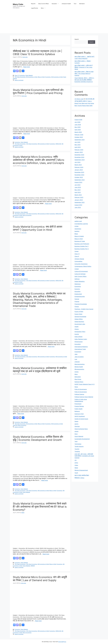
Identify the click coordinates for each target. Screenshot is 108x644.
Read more (26, 67)
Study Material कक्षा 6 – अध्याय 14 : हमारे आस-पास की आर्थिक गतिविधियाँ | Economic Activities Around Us (84, 79)
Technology (78, 444)
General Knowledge (80, 316)
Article (76, 226)
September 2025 (79, 139)
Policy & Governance (81, 389)
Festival (77, 299)
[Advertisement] (54, 23)
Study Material (29, 75)
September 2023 (80, 180)
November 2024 (79, 157)
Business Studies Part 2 (82, 249)
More (42, 8)
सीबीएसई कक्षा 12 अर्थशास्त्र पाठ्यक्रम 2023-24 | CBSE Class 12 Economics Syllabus (37, 52)
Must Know (78, 379)
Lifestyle (77, 361)
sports (76, 424)
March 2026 (78, 132)
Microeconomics (79, 369)
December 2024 (79, 154)
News (76, 387)
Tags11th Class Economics (19, 425)
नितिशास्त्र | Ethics (79, 478)
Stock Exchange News (81, 429)
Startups (77, 426)
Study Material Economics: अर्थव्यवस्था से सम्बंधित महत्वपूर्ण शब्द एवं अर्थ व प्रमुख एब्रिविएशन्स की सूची (40, 369)
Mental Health (79, 366)
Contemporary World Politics (83, 266)
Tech (75, 3)
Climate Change (79, 259)
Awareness (78, 228)
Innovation (78, 344)
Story (76, 434)
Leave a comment (19, 80)
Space (76, 421)
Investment (78, 351)
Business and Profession (82, 244)
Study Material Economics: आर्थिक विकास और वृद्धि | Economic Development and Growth (38, 438)
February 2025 (79, 149)
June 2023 (78, 187)
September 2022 (79, 202)
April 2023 (78, 192)
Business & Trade (80, 241)
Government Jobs (80, 324)
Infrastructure (79, 341)
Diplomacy (78, 284)
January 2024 (79, 170)
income (77, 334)
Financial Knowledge (81, 304)
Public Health (78, 409)
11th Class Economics (20, 143)
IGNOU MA (58, 143)
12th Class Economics (20, 77)
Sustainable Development (82, 439)
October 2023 (79, 177)
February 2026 (79, 134)
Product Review (79, 406)
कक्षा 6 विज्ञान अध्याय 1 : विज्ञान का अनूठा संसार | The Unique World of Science (84, 73)
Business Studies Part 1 (82, 246)
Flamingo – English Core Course (84, 309)
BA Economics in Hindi (31, 77)
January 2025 (79, 152)
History (77, 329)
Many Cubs (18, 4)
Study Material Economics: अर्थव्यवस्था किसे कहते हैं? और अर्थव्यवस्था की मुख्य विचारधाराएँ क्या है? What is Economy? (40, 506)
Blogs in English (79, 236)
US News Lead (79, 99)
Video (76, 465)
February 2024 (79, 167)
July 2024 (77, 162)
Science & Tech (79, 414)
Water (76, 468)
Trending (77, 451)
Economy (77, 289)
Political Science (79, 394)
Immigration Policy (80, 331)
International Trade (80, 349)
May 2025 (77, 144)
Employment (78, 294)
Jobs (76, 354)
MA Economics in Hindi (57, 77)
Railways (77, 411)
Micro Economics (27, 215)
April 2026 (78, 129)
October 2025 (79, 137)
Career (77, 251)
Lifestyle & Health (66, 3)
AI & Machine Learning (81, 223)
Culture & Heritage (80, 274)
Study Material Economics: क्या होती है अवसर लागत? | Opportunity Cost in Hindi (37, 228)
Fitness (77, 306)
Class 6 (77, 256)
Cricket (77, 269)
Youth (76, 473)
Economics (22, 75)
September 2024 (80, 160)
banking (77, 231)
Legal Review (34, 8)
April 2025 (78, 147)
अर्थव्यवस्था (32, 565)
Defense (77, 279)
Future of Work (79, 311)
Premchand (78, 404)
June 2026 (78, 124)
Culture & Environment (81, 271)
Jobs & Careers (79, 356)
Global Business (79, 321)
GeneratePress (62, 641)
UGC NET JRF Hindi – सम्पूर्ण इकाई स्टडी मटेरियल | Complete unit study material (84, 455)
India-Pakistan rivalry (81, 339)
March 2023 (78, 195)
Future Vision (78, 314)
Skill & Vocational (80, 416)
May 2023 (78, 190)
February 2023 (79, 197)
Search (77, 39)
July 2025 (77, 142)
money (77, 372)
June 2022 (78, 207)
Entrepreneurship (80, 296)
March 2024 (78, 165)
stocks (76, 431)
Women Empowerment (81, 470)
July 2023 (77, 185)
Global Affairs (79, 319)
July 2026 (77, 122)
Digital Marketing (79, 281)
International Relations (81, 346)
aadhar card (78, 221)
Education (54, 3)
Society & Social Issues (81, 419)
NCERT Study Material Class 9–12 (84, 384)
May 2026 (78, 127)
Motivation (82, 3)
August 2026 (78, 119)
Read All (33, 3)
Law (76, 359)
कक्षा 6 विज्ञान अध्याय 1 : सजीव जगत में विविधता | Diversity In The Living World (83, 67)
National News (79, 382)
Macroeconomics (80, 364)
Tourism (77, 449)
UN (75, 460)
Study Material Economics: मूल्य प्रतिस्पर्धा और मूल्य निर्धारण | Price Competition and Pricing (38, 91)
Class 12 (17, 75)
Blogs (76, 234)
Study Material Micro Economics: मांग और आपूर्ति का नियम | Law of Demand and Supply (40, 579)
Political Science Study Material (84, 397)
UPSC (76, 462)
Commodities (78, 261)
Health (76, 326)
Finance (77, 301)
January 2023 (79, 200)
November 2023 (79, 175)
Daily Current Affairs (43, 3)
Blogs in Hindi (41, 77)
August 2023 (78, 182)
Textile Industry (79, 446)
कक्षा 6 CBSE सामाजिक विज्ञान (82, 475)
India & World (78, 336)
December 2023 (79, 172)
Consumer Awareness (81, 264)
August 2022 (78, 205)
